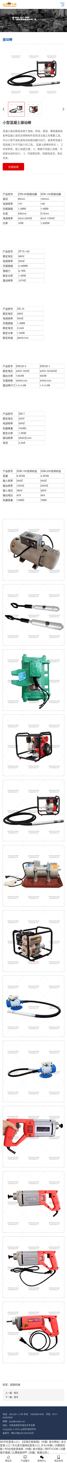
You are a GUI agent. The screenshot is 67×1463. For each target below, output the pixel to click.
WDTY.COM (51, 1449)
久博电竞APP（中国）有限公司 (29, 1452)
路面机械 (15, 1384)
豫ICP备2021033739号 (22, 1433)
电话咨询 (58, 1460)
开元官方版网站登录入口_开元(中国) (32, 1445)
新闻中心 (42, 1460)
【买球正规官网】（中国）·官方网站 (40, 1441)
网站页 (8, 1460)
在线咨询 (13, 166)
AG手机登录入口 (9, 1441)
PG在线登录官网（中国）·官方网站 (24, 1449)
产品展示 (25, 1460)
